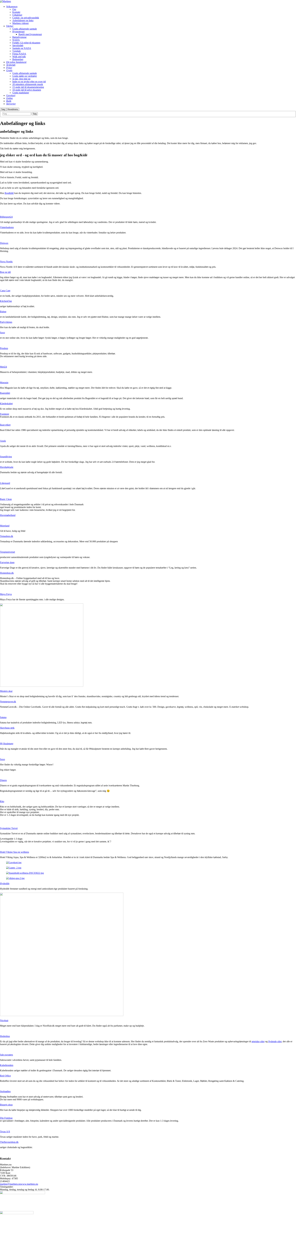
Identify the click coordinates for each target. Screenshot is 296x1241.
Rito (2, 801)
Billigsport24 (6, 217)
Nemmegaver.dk (8, 701)
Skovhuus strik (7, 727)
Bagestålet (5, 393)
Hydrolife (4, 883)
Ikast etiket (5, 424)
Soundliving (6, 456)
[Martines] (5, 1)
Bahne (3, 311)
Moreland (4, 525)
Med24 (3, 366)
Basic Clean (6, 499)
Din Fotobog (6, 1118)
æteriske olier (258, 1041)
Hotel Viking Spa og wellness (14, 852)
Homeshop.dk (7, 573)
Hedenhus (5, 1036)
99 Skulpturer (6, 743)
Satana (3, 717)
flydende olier (275, 1041)
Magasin (4, 382)
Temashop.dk (6, 536)
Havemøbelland (7, 515)
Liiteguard (5, 483)
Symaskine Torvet (9, 828)
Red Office (5, 1075)
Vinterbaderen (7, 227)
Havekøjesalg (6, 467)
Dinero (3, 780)
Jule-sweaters (6, 1054)
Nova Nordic (6, 261)
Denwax (4, 243)
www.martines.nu (29, 1184)
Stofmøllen (5, 1091)
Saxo (2, 332)
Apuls (3, 441)
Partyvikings (6, 322)
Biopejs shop (6, 1104)
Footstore (4, 414)
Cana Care (5, 290)
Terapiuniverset (7, 552)
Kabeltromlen (6, 1065)
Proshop (4, 348)
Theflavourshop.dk (9, 1142)
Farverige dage (7, 562)
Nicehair (4, 1020)
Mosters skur (6, 691)
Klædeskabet (6, 403)
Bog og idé (5, 272)
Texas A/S (5, 1131)
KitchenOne (6, 301)
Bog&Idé (9, 193)
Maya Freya (6, 594)
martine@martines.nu (10, 1184)
